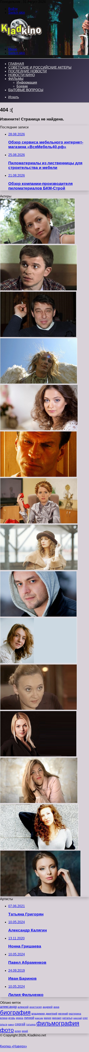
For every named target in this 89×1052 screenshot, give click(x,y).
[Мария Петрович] (39, 848)
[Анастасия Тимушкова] (38, 755)
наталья (67, 1018)
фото (7, 1030)
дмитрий (51, 1013)
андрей (48, 1007)
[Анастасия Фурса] (39, 429)
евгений (63, 1013)
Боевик (22, 86)
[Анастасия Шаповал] (39, 802)
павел (11, 1024)
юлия (18, 1031)
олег (85, 1018)
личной (29, 1018)
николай (77, 1018)
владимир (38, 1013)
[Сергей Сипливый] (38, 382)
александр (8, 1007)
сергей (20, 1024)
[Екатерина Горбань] (39, 569)
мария (47, 1018)
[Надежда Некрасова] (38, 662)
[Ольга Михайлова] (40, 895)
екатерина (75, 1013)
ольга (3, 1024)
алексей (23, 1007)
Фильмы (15, 79)
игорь (11, 1018)
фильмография (57, 1023)
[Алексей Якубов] (38, 336)
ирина (19, 1018)
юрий (25, 1031)
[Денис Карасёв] (38, 476)
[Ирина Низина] (37, 243)
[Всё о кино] (21, 42)
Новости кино (21, 75)
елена (3, 1018)
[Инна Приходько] (39, 522)
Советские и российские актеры (39, 67)
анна (56, 1007)
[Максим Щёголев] (38, 615)
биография (15, 1012)
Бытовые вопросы (25, 90)
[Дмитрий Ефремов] (38, 289)
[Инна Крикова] (38, 709)
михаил (56, 1018)
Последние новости (27, 71)
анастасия (35, 1007)
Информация (27, 82)
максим (39, 1018)
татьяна (31, 1024)
